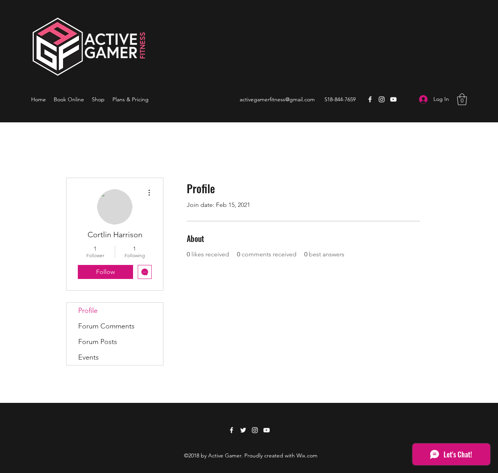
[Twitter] (243, 430)
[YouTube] (393, 99)
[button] (462, 99)
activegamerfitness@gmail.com (277, 99)
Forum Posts (97, 341)
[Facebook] (370, 99)
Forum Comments (106, 326)
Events (88, 357)
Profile (88, 310)
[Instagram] (382, 99)
